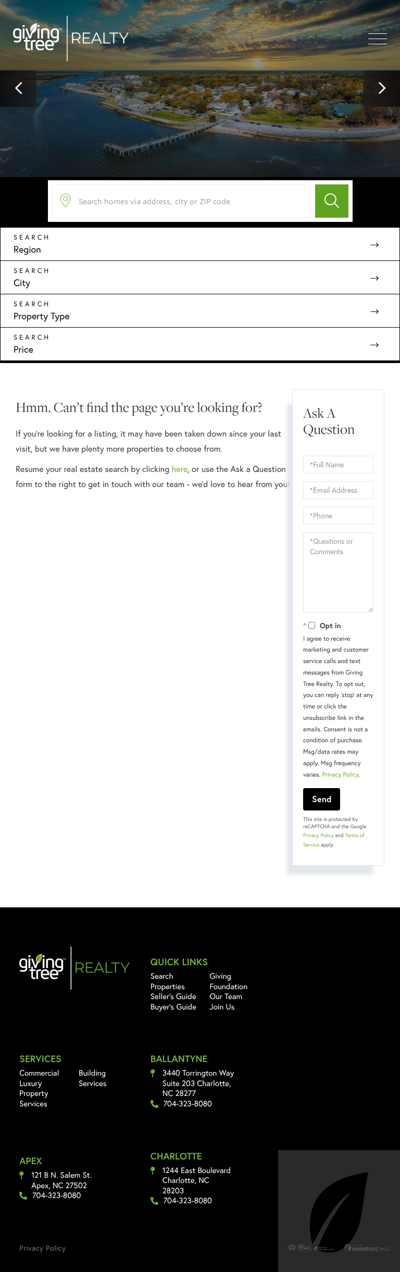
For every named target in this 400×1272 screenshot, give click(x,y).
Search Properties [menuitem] (168, 981)
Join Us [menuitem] (222, 1007)
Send (321, 798)
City (22, 282)
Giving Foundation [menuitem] (229, 981)
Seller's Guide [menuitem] (173, 996)
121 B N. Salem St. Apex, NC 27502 (61, 1180)
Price (23, 349)
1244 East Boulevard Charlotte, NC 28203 (196, 1181)
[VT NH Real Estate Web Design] (367, 1247)
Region (27, 249)
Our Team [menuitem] (226, 996)
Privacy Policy (340, 775)
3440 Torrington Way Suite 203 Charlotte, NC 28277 (198, 1083)
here (179, 469)
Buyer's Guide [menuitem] (173, 1007)
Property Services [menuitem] (33, 1098)
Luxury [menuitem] (30, 1083)
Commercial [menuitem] (39, 1073)
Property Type (42, 315)
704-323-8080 (188, 1104)
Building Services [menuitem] (93, 1078)
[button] (18, 88)
